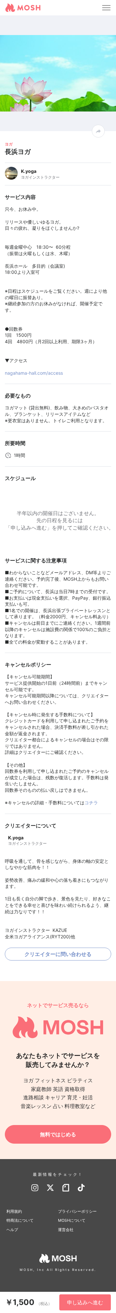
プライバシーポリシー (77, 1211)
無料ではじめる (58, 1134)
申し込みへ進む (85, 1302)
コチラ (91, 802)
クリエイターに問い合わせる (58, 954)
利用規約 (14, 1211)
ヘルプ (12, 1229)
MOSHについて (71, 1220)
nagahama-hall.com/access (34, 373)
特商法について (20, 1220)
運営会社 (65, 1229)
